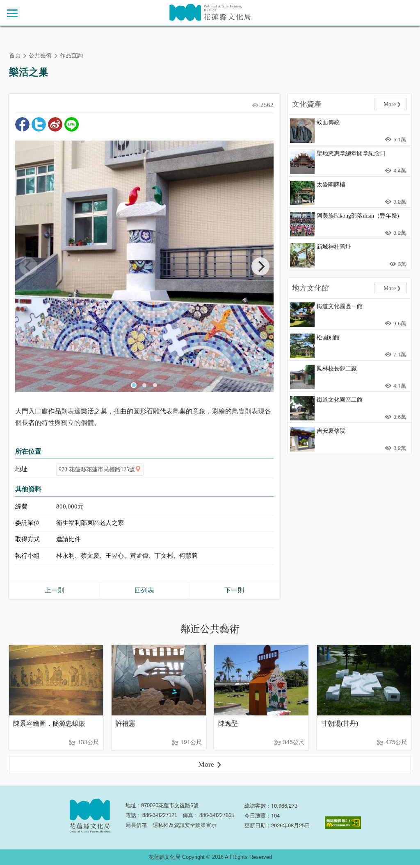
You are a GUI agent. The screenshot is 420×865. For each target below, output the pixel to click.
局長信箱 (136, 825)
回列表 (144, 590)
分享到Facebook (22, 124)
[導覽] (12, 13)
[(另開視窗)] (144, 266)
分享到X (39, 124)
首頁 (15, 55)
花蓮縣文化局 (210, 12)
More (389, 104)
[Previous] (28, 266)
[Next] (260, 266)
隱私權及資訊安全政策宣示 (185, 825)
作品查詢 (71, 55)
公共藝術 (40, 55)
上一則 (54, 590)
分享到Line (71, 124)
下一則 (234, 590)
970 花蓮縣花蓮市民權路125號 (97, 469)
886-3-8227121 (159, 815)
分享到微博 (55, 124)
